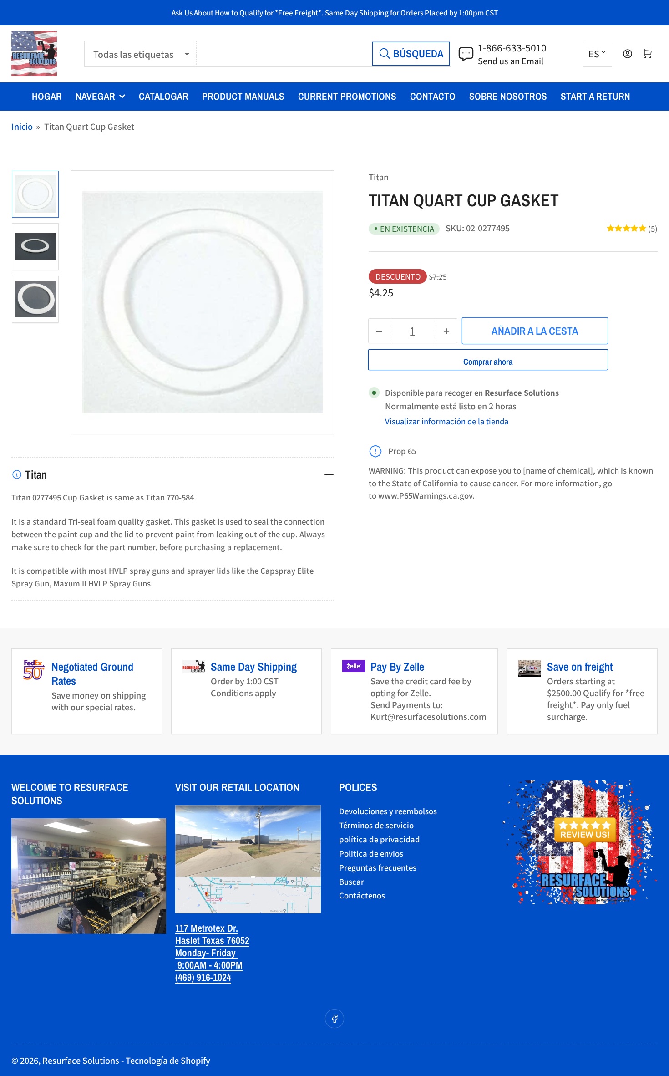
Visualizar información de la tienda (446, 421)
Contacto (433, 96)
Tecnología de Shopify (168, 1060)
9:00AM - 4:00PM (209, 965)
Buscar (351, 881)
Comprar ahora (488, 361)
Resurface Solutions (80, 1060)
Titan (379, 177)
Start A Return (595, 96)
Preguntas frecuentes (377, 867)
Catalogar (163, 96)
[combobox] (324, 54)
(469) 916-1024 (203, 977)
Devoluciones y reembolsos (388, 811)
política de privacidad (379, 839)
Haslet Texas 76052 (212, 940)
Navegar (95, 96)
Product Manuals (243, 96)
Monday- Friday (206, 952)
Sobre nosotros (508, 96)
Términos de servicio (376, 825)
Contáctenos (362, 895)
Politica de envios (371, 853)
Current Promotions (347, 96)
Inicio (22, 126)
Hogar (47, 96)
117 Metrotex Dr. (206, 928)
